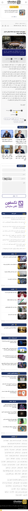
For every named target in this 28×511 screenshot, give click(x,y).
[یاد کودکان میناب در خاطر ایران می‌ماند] (22, 266)
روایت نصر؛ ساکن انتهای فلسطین (11, 307)
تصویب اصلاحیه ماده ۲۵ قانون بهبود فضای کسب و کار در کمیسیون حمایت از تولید (14, 244)
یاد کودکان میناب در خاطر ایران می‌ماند (10, 264)
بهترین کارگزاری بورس (9, 473)
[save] (5, 25)
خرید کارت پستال (18, 470)
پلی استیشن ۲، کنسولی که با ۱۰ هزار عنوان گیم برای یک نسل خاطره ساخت (9, 384)
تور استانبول (8, 467)
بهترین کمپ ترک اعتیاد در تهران (15, 440)
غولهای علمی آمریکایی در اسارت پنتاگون (10, 257)
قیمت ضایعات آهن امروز (9, 452)
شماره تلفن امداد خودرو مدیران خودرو (20, 446)
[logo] (14, 2)
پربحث (4, 213)
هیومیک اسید (6, 440)
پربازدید (24, 213)
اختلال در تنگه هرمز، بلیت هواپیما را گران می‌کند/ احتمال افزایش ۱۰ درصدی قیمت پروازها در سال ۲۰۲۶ (14, 236)
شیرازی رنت (4, 464)
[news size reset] (14, 61)
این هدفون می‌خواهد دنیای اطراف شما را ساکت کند (10, 427)
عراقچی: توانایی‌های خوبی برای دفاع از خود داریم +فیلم (21, 158)
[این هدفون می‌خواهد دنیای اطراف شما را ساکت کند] (22, 429)
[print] (2, 25)
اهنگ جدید (12, 492)
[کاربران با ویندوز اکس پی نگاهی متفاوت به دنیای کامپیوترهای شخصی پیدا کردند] (22, 350)
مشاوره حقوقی (24, 473)
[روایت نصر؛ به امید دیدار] (22, 316)
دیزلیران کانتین (18, 449)
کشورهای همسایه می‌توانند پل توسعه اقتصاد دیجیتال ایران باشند (9, 377)
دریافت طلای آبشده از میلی (22, 461)
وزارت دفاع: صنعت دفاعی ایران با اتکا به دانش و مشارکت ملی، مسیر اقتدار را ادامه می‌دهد (14, 231)
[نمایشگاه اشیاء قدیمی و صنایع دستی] (22, 330)
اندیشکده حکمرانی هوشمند (14, 455)
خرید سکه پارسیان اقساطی (11, 461)
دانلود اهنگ (13, 458)
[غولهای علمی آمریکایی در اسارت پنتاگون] (22, 259)
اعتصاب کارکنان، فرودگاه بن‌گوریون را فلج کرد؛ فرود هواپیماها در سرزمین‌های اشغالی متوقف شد (14, 249)
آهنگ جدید (3, 461)
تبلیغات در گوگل (18, 473)
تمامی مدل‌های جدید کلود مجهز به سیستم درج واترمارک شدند (9, 392)
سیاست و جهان (22, 23)
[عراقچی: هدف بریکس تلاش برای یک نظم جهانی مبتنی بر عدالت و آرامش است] (7, 149)
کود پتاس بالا (12, 449)
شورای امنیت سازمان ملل (18, 121)
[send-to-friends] (8, 25)
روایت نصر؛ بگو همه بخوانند (12, 300)
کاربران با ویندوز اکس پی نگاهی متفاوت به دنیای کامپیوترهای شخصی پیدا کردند (9, 349)
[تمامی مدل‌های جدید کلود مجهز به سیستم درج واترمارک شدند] (22, 393)
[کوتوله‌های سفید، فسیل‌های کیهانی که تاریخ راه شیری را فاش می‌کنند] (22, 414)
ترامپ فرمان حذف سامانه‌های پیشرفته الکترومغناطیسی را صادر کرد (14, 222)
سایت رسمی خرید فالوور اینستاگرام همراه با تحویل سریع (17, 479)
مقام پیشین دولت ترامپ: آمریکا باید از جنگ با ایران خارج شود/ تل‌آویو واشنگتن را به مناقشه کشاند (14, 227)
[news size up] (11, 61)
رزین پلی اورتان (24, 443)
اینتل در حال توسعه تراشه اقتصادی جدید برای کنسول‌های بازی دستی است (10, 356)
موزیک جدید (25, 440)
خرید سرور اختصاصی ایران (17, 485)
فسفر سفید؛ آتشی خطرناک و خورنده (10, 271)
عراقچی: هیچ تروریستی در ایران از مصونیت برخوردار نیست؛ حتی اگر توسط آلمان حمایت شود (21, 141)
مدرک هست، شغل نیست (12, 279)
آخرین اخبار (14, 213)
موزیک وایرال (24, 449)
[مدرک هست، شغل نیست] (22, 281)
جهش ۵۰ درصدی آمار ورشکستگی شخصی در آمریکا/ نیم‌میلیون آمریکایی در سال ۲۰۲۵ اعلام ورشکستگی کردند (14, 240)
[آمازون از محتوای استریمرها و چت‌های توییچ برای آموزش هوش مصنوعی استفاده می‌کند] (22, 365)
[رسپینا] (14, 204)
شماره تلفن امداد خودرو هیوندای (6, 446)
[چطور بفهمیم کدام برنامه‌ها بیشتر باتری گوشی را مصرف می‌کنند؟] (22, 421)
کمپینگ (25, 467)
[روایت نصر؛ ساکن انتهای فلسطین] (22, 309)
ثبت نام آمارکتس (24, 476)
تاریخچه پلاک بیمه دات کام (7, 483)
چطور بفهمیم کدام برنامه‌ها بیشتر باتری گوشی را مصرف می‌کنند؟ (10, 420)
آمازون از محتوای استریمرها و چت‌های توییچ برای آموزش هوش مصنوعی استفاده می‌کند (9, 364)
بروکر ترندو (18, 458)
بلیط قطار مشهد (8, 485)
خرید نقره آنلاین (17, 452)
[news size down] (17, 61)
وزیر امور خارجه (7, 119)
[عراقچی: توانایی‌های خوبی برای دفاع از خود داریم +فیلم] (21, 149)
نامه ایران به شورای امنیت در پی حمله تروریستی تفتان (7, 140)
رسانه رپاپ (6, 449)
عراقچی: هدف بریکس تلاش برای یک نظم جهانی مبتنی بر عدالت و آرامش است (7, 156)
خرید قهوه (6, 492)
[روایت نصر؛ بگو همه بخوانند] (22, 302)
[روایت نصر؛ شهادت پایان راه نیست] (22, 294)
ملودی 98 (25, 485)
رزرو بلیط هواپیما (24, 489)
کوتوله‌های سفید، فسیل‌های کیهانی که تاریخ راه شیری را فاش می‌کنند (9, 412)
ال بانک (18, 489)
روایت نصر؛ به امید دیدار (12, 314)
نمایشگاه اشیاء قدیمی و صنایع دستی (10, 328)
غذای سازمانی (24, 470)
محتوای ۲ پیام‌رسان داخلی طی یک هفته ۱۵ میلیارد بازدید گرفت (9, 341)
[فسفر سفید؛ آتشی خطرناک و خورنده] (22, 274)
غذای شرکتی (14, 467)
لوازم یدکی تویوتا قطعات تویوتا (8, 470)
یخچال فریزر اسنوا (24, 483)
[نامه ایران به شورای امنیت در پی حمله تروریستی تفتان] (7, 134)
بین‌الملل (16, 23)
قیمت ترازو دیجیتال (23, 455)
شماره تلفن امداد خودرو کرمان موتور (14, 443)
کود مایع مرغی (24, 452)
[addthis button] (11, 59)
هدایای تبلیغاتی (20, 467)
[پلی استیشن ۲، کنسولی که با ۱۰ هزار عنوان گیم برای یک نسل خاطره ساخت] (22, 386)
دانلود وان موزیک (19, 495)
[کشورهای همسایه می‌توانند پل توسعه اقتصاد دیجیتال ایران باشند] (22, 378)
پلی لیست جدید (24, 458)
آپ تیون (7, 458)
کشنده (6, 455)
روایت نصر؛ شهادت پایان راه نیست (11, 292)
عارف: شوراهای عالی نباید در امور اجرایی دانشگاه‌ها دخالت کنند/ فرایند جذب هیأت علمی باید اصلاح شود (14, 218)
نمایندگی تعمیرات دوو (11, 464)
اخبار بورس (25, 495)
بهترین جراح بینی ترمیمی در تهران (21, 492)
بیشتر (4, 285)
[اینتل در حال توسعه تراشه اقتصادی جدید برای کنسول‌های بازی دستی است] (22, 358)
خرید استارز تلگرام (24, 464)
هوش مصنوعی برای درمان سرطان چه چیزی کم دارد (11, 11)
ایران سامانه (20, 508)
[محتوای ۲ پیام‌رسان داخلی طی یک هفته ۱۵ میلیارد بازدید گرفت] (22, 343)
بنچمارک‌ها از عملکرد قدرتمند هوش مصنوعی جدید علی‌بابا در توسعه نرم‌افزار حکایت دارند (10, 406)
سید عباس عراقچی (15, 119)
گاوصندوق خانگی (16, 483)
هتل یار (18, 464)
